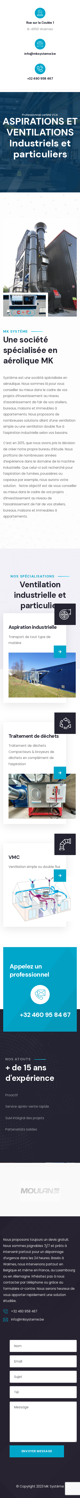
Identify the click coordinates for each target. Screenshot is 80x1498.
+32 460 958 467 (40, 78)
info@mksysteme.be (40, 54)
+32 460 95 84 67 (45, 1015)
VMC (14, 857)
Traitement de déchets (34, 736)
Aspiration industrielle (33, 627)
